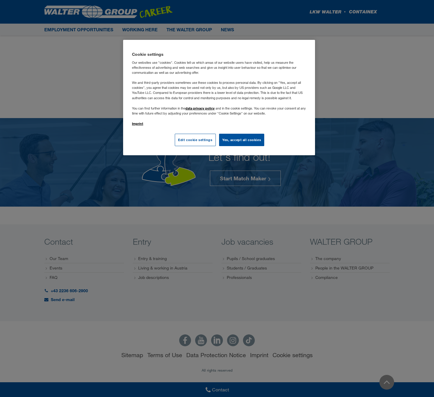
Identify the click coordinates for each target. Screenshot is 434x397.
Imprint (137, 123)
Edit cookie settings (195, 140)
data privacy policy (200, 108)
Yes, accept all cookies (241, 140)
